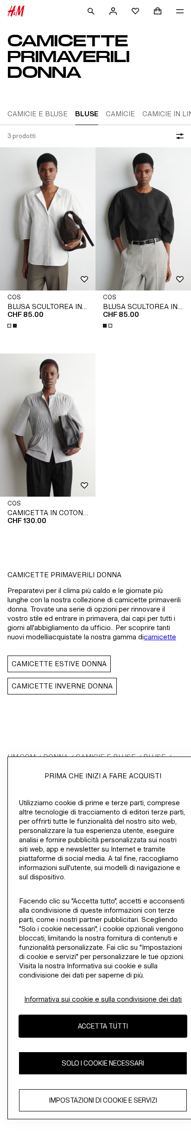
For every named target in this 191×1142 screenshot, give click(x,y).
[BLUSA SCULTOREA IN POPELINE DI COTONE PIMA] (48, 218)
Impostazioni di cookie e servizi (103, 1100)
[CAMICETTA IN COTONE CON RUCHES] (48, 425)
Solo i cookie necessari (103, 1063)
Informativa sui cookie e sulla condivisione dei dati (103, 999)
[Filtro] (178, 136)
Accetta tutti (103, 1026)
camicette (160, 637)
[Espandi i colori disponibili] (13, 325)
